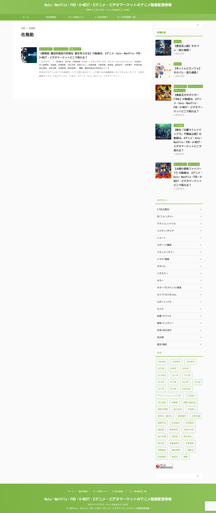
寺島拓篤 (92, 65)
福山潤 (161, 443)
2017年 (68, 62)
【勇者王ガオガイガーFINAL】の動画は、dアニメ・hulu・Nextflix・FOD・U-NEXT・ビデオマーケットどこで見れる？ (188, 103)
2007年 (161, 369)
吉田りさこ (82, 65)
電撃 (81, 68)
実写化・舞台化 (165, 416)
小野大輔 (196, 416)
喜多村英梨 (163, 409)
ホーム (26, 17)
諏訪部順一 (72, 68)
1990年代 (176, 362)
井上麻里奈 (44, 65)
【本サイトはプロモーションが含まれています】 (108, 504)
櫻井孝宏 (174, 430)
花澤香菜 (62, 68)
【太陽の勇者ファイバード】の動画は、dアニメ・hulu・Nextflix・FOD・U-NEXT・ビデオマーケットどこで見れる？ (188, 176)
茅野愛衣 (162, 450)
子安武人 (192, 409)
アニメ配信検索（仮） (127, 17)
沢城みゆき (188, 430)
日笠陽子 (128, 65)
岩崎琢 (110, 65)
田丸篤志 (43, 68)
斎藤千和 (162, 423)
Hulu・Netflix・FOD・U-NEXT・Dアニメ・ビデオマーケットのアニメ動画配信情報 (108, 5)
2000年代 (190, 362)
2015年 (185, 382)
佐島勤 (53, 65)
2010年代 (59, 62)
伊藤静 (175, 402)
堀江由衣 (178, 409)
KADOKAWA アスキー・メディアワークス (89, 62)
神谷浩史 (187, 436)
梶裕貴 (161, 430)
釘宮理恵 (162, 457)
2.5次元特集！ (101, 17)
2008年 (173, 369)
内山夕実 (71, 65)
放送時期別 (51, 17)
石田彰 (175, 436)
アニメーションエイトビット (120, 62)
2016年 (197, 382)
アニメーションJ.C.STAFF (170, 396)
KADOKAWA (186, 389)
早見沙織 (138, 65)
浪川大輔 (162, 436)
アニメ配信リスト (76, 17)
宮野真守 (182, 416)
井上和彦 (162, 402)
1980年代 (162, 362)
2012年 (187, 375)
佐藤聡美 (62, 65)
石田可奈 (52, 68)
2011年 (175, 375)
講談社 (191, 450)
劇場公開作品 (189, 402)
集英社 (175, 457)
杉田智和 (189, 423)
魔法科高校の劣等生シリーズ (97, 68)
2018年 (173, 389)
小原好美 (102, 65)
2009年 (185, 369)
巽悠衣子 (119, 65)
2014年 (173, 382)
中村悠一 (138, 62)
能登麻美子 (175, 443)
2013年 (161, 382)
